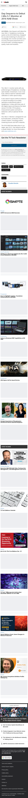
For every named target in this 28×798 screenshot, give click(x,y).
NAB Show (5, 166)
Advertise (4, 785)
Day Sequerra (6, 170)
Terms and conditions (7, 763)
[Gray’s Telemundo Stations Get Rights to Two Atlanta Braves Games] (14, 715)
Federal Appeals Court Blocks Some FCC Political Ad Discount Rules (14, 732)
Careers (3, 779)
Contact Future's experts (7, 766)
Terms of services (18, 149)
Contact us (4, 782)
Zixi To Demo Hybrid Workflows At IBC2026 (13, 726)
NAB (11, 166)
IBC (23, 5)
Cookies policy (5, 773)
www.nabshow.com (10, 131)
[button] (2, 2)
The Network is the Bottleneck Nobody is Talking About (15, 738)
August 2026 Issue (13, 5)
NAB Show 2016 (18, 166)
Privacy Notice (20, 151)
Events (3, 9)
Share (5, 27)
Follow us (16, 27)
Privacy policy (5, 769)
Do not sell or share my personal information (12, 788)
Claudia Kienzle (11, 22)
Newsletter (24, 27)
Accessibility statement (7, 776)
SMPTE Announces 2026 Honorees (13, 743)
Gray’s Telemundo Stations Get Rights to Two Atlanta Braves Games (14, 719)
